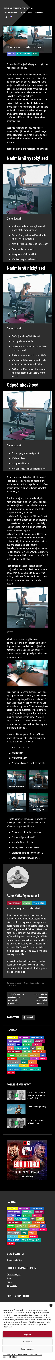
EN (19, 1045)
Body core (24, 1038)
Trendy (33, 1062)
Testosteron (14, 1062)
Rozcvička (34, 1055)
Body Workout (14, 1041)
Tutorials (13, 1066)
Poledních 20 (39, 1052)
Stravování (23, 1059)
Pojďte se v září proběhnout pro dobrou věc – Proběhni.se (16, 999)
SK (43, 1055)
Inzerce (9, 1282)
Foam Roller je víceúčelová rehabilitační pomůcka (40, 999)
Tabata (34, 1059)
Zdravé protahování (31, 1069)
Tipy (35, 54)
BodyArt (39, 1041)
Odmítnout (27, 1342)
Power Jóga (22, 1055)
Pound (11, 1055)
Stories (12, 1059)
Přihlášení (39, 13)
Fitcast (28, 1045)
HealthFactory (24, 54)
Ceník (30, 13)
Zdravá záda (39, 903)
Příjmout (27, 1334)
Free (10, 1048)
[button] (51, 1305)
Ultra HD (24, 1066)
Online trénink (11, 13)
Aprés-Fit (12, 1038)
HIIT (33, 1048)
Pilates (27, 903)
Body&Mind (28, 1041)
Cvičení (11, 54)
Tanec (43, 1059)
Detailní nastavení (27, 1349)
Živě (23, 13)
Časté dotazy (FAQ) (14, 1274)
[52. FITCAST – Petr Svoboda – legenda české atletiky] (27, 1102)
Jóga (40, 1048)
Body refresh (37, 1038)
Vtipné (33, 1066)
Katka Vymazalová (27, 896)
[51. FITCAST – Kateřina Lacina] (27, 1130)
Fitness (37, 1045)
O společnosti (12, 1286)
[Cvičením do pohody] (26, 1116)
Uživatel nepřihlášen (14, 1260)
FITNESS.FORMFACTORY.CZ (17, 8)
